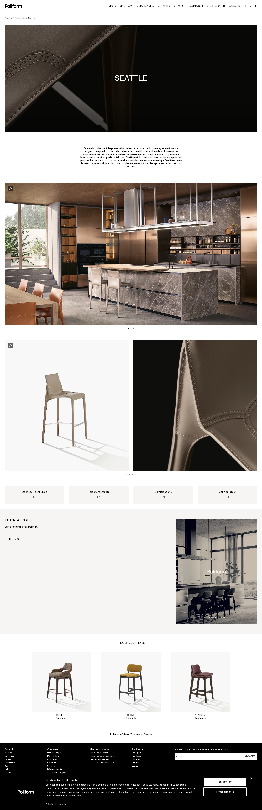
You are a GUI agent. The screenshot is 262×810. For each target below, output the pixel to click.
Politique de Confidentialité (102, 756)
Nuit (7, 769)
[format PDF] (216, 572)
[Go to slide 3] (133, 328)
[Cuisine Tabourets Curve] (131, 682)
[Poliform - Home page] (13, 6)
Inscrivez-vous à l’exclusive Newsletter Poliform (201, 750)
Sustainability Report (56, 773)
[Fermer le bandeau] (251, 778)
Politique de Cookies (99, 753)
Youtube (135, 763)
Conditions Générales (99, 759)
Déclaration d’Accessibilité (102, 763)
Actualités (52, 759)
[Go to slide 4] (135, 474)
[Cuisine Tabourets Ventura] (200, 682)
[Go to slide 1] (128, 328)
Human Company (55, 753)
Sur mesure (52, 766)
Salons (8, 759)
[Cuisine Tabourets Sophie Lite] (62, 682)
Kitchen (8, 753)
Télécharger (14, 539)
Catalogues (52, 763)
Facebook (136, 756)
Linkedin (136, 766)
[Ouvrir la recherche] (256, 6)
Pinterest (136, 759)
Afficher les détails (56, 804)
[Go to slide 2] (129, 474)
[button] (86, 656)
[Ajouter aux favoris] (251, 6)
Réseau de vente (54, 769)
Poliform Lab (53, 756)
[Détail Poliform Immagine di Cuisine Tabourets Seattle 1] (10, 188)
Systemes (9, 756)
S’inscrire (250, 756)
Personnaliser (223, 791)
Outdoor (9, 773)
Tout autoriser (225, 781)
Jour (7, 766)
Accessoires (10, 763)
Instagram (136, 753)
